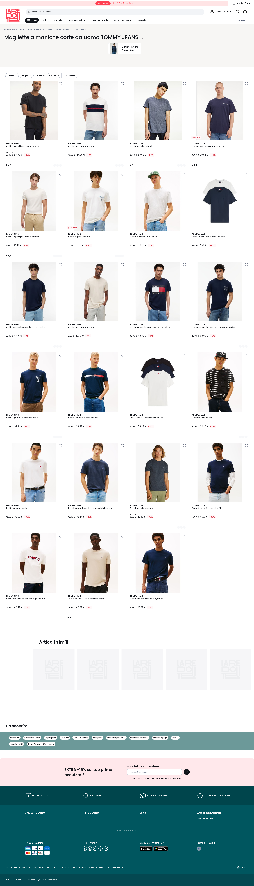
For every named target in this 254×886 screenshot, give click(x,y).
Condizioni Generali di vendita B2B (43, 868)
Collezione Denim (122, 20)
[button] (245, 12)
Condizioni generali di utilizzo (117, 868)
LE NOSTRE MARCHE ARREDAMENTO (210, 813)
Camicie (58, 20)
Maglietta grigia (160, 737)
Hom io (175, 737)
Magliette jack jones (116, 737)
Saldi (45, 20)
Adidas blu (14, 737)
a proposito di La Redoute (36, 813)
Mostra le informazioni (127, 830)
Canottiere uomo (32, 737)
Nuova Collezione (76, 20)
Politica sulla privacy (80, 868)
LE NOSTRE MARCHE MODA (206, 818)
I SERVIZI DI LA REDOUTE (92, 813)
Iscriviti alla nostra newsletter (143, 766)
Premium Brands (100, 20)
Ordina (11, 75)
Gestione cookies (97, 868)
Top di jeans (50, 737)
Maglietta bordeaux (139, 737)
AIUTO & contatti (147, 813)
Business (240, 20)
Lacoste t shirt (16, 744)
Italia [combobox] (242, 867)
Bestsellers (143, 20)
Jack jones (97, 737)
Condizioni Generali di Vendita (16, 868)
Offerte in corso (64, 868)
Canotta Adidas (81, 737)
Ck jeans (65, 737)
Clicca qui (155, 778)
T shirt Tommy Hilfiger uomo (41, 744)
